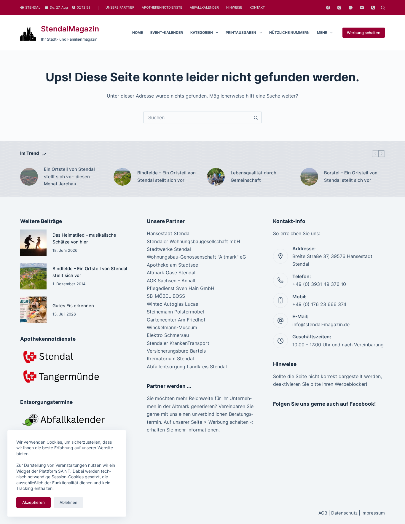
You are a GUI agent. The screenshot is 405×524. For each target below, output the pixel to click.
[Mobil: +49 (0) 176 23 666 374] (280, 300)
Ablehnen (68, 502)
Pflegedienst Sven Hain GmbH (180, 288)
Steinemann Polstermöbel (175, 312)
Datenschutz (344, 513)
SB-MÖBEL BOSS (166, 296)
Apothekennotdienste (162, 7)
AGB (322, 513)
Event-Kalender (166, 32)
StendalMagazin (70, 28)
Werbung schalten (363, 32)
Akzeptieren (33, 502)
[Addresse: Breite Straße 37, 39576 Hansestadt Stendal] (280, 256)
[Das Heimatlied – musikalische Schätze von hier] (33, 243)
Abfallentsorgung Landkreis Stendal (187, 366)
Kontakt (257, 7)
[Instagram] (339, 7)
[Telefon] (373, 7)
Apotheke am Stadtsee (172, 265)
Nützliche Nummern (289, 32)
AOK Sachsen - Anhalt (171, 280)
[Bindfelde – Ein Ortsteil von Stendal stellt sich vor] (122, 177)
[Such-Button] (256, 117)
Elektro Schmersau (168, 335)
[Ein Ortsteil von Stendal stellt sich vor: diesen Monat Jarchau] (29, 177)
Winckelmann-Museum (172, 327)
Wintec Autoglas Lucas (172, 304)
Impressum (373, 513)
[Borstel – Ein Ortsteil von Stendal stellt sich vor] (309, 177)
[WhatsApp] (351, 7)
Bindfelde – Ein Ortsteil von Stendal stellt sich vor (166, 176)
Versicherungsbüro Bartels (176, 351)
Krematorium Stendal (170, 358)
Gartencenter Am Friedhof (176, 320)
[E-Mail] (362, 7)
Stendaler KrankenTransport (178, 343)
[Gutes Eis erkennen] (33, 310)
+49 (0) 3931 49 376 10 (319, 284)
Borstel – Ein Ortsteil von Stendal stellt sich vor (350, 176)
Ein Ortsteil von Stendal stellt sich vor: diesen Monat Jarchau (69, 176)
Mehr (322, 32)
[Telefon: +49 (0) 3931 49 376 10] (280, 280)
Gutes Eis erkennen (73, 305)
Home (137, 32)
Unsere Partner (120, 7)
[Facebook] (328, 7)
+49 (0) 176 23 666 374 (319, 304)
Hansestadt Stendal (169, 233)
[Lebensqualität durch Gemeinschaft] (216, 177)
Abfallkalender (204, 7)
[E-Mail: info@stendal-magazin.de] (280, 320)
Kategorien (201, 32)
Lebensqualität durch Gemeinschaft (253, 176)
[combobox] (197, 117)
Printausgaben (241, 32)
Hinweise (234, 7)
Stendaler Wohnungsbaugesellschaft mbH (193, 241)
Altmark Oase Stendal (171, 272)
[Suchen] (383, 7)
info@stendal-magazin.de (321, 324)
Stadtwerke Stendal (169, 249)
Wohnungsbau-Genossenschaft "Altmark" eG (196, 257)
